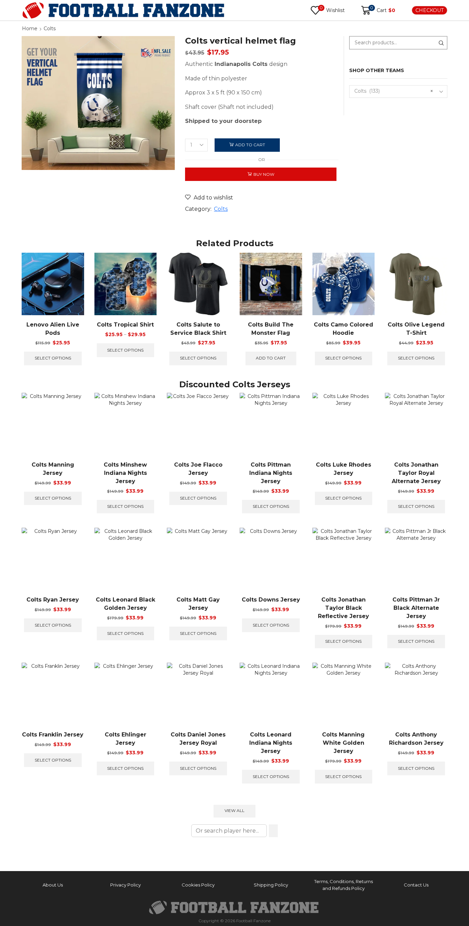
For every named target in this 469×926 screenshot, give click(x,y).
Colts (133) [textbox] (393, 91)
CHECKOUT (429, 10)
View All (234, 810)
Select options (53, 358)
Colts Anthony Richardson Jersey (416, 738)
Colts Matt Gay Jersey (198, 603)
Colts (50, 28)
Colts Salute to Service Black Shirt (198, 328)
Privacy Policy (125, 885)
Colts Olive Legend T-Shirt (416, 328)
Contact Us (416, 885)
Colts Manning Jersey (53, 468)
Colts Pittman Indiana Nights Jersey (270, 472)
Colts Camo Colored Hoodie (343, 328)
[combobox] (398, 91)
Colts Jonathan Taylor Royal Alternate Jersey (416, 472)
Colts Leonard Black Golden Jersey (125, 603)
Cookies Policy (198, 885)
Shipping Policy (271, 885)
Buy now (263, 174)
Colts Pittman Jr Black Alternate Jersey (416, 607)
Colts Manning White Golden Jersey (343, 742)
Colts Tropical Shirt (125, 324)
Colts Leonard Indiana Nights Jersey (270, 742)
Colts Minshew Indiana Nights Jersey (125, 472)
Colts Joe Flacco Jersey (198, 468)
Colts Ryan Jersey (52, 599)
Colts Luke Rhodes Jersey (343, 468)
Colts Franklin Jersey (52, 734)
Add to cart (250, 144)
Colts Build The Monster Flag (271, 328)
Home (29, 28)
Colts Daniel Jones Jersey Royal (198, 738)
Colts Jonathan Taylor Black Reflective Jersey (343, 607)
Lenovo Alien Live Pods (52, 328)
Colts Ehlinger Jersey (125, 738)
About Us (53, 885)
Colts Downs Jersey (271, 599)
